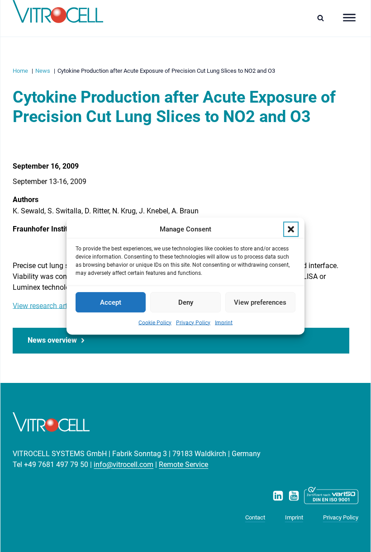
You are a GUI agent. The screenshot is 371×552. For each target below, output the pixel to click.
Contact (255, 517)
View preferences (260, 302)
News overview (52, 340)
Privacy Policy (193, 323)
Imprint (224, 323)
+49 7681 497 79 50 (56, 464)
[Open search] (322, 18)
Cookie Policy (154, 323)
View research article (45, 306)
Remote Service (183, 464)
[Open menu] (349, 17)
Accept (110, 302)
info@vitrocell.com (123, 464)
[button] (290, 229)
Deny (185, 302)
